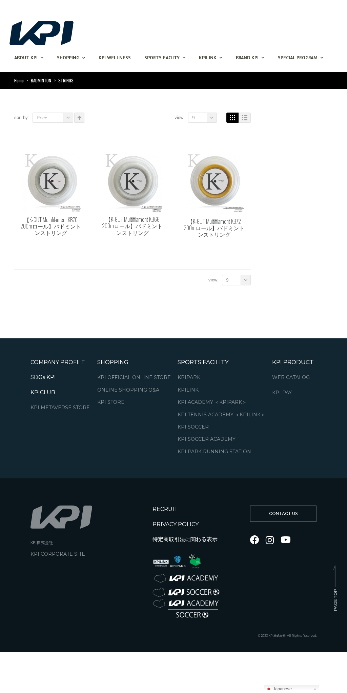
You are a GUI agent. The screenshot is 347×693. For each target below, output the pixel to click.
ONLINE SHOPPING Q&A (128, 390)
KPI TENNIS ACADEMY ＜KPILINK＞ (221, 414)
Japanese (281, 688)
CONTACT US (283, 513)
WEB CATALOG (291, 377)
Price (42, 117)
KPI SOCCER (193, 427)
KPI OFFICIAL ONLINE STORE (134, 377)
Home (19, 80)
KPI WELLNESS (115, 58)
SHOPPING (68, 58)
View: (180, 117)
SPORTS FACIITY (162, 58)
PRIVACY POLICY (175, 524)
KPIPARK (189, 377)
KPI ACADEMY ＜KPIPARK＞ (212, 402)
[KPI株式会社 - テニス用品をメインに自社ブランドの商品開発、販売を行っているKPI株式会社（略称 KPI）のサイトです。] (41, 31)
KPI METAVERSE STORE (60, 408)
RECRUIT (165, 509)
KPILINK (208, 58)
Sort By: (21, 117)
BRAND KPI (247, 58)
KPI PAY (282, 392)
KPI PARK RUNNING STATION (214, 451)
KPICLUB (42, 392)
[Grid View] (232, 118)
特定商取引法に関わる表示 (185, 539)
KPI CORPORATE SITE (57, 554)
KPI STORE (110, 402)
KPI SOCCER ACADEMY (207, 439)
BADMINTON (41, 80)
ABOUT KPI (26, 58)
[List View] (245, 118)
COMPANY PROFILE (57, 362)
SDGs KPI (43, 377)
